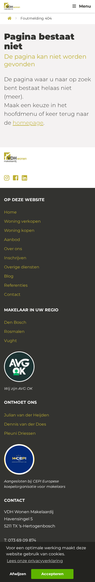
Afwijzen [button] (18, 574)
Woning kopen (19, 230)
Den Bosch (15, 322)
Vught (10, 340)
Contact (12, 294)
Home (10, 212)
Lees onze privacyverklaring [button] (35, 560)
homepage (28, 122)
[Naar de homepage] (8, 18)
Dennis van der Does (25, 424)
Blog (8, 276)
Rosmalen (14, 331)
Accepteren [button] (52, 574)
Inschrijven (15, 257)
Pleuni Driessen (20, 433)
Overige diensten (21, 267)
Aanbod (12, 239)
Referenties (16, 285)
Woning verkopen (22, 221)
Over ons (13, 248)
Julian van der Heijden (26, 415)
